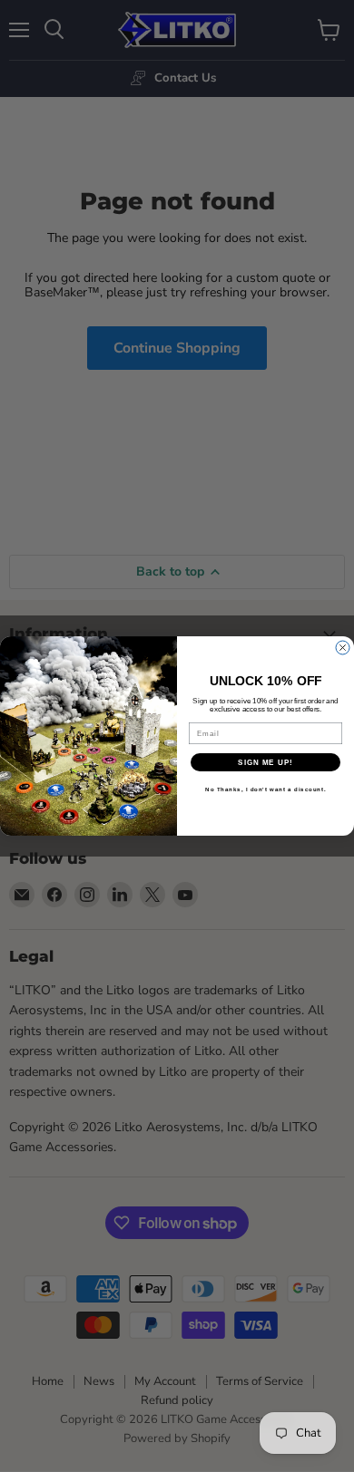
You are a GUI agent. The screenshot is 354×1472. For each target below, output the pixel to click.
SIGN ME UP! (265, 763)
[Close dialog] (342, 647)
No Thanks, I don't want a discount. (265, 790)
